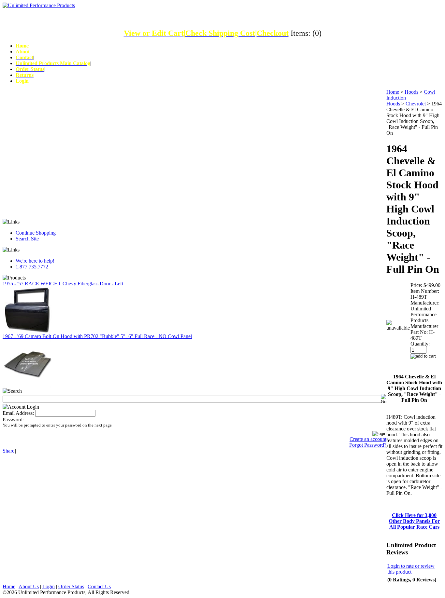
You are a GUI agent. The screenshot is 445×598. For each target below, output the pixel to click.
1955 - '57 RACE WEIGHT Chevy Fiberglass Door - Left (63, 283)
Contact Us (99, 586)
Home (392, 92)
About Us (29, 586)
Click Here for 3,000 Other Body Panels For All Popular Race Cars (414, 521)
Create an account (368, 439)
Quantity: (420, 344)
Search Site (27, 238)
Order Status (71, 586)
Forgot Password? (367, 445)
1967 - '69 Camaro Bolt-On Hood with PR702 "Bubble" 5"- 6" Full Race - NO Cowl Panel (97, 336)
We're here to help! (35, 261)
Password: (13, 419)
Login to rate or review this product (411, 569)
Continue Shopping (36, 233)
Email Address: (18, 413)
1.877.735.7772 (32, 266)
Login (48, 586)
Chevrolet (416, 103)
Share (8, 451)
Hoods (411, 92)
